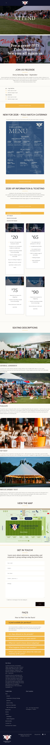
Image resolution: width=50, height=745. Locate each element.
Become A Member (11, 705)
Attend (8, 696)
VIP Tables (10, 215)
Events (7, 712)
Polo (6, 693)
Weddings (8, 716)
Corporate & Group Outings (13, 698)
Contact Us (8, 723)
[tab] (24, 213)
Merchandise (8, 721)
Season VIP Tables (12, 220)
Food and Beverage (31, 628)
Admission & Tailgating (14, 213)
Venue (7, 714)
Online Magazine (10, 718)
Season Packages (12, 218)
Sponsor (8, 700)
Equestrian (8, 709)
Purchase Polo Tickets (10, 725)
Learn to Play (9, 703)
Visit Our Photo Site (11, 707)
